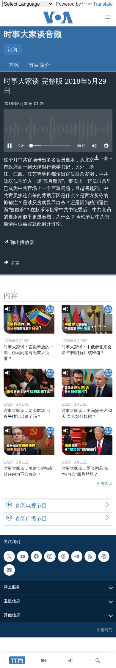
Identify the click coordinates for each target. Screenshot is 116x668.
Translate (103, 4)
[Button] (11, 264)
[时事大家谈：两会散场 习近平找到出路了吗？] (29, 383)
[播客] (103, 556)
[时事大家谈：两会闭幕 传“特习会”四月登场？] (87, 440)
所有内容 (104, 483)
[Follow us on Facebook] (36, 556)
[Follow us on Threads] (63, 556)
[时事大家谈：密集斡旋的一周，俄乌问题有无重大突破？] (29, 319)
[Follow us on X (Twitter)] (9, 556)
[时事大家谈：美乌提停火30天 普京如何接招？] (87, 383)
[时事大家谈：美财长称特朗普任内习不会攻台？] (29, 440)
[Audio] (71, 660)
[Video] (43, 660)
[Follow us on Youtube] (22, 556)
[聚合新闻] (90, 556)
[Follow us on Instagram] (49, 556)
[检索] (98, 660)
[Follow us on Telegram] (76, 556)
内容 (13, 65)
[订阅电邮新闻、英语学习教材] (9, 569)
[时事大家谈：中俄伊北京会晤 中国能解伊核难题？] (87, 319)
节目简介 (39, 65)
